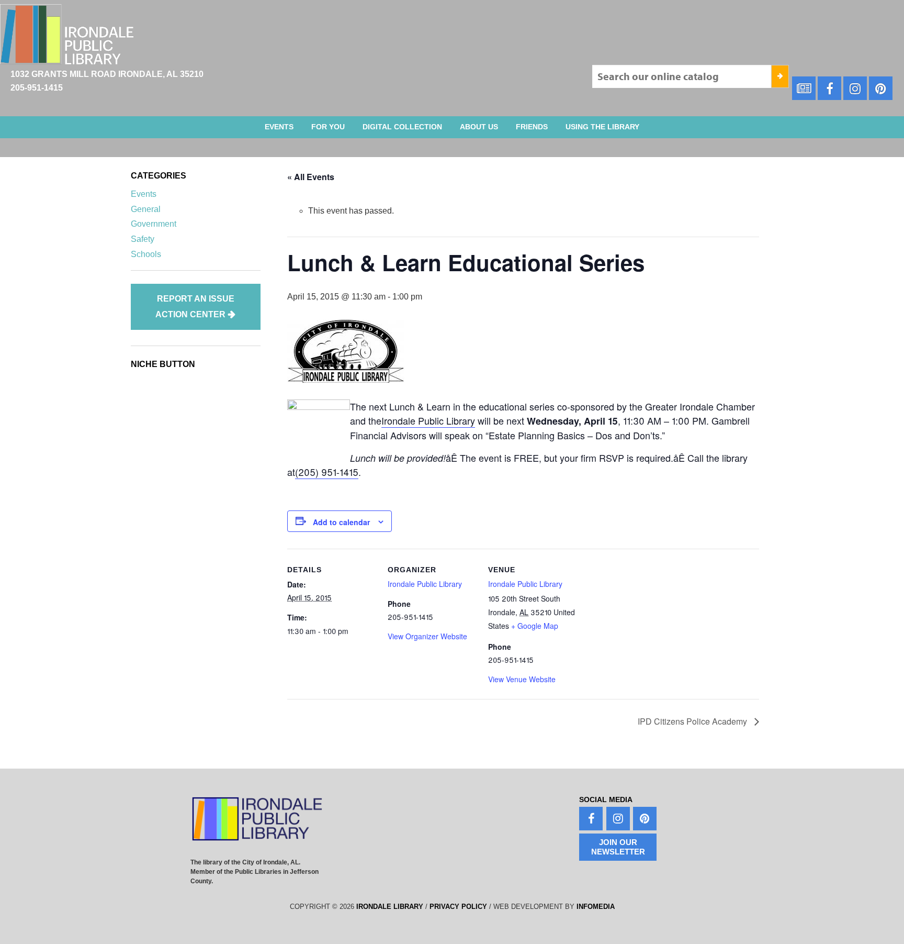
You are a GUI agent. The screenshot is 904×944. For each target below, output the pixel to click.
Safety (142, 239)
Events (279, 127)
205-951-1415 (36, 87)
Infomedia (596, 906)
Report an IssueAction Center (194, 306)
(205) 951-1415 (326, 472)
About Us (479, 127)
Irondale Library (389, 906)
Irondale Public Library (428, 420)
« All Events (310, 177)
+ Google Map (534, 625)
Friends (532, 127)
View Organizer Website (427, 636)
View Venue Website (522, 679)
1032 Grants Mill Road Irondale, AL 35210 (107, 74)
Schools (146, 254)
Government (153, 223)
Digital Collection (402, 127)
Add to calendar (341, 522)
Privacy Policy (458, 906)
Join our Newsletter (618, 847)
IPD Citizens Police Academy (693, 721)
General (146, 209)
